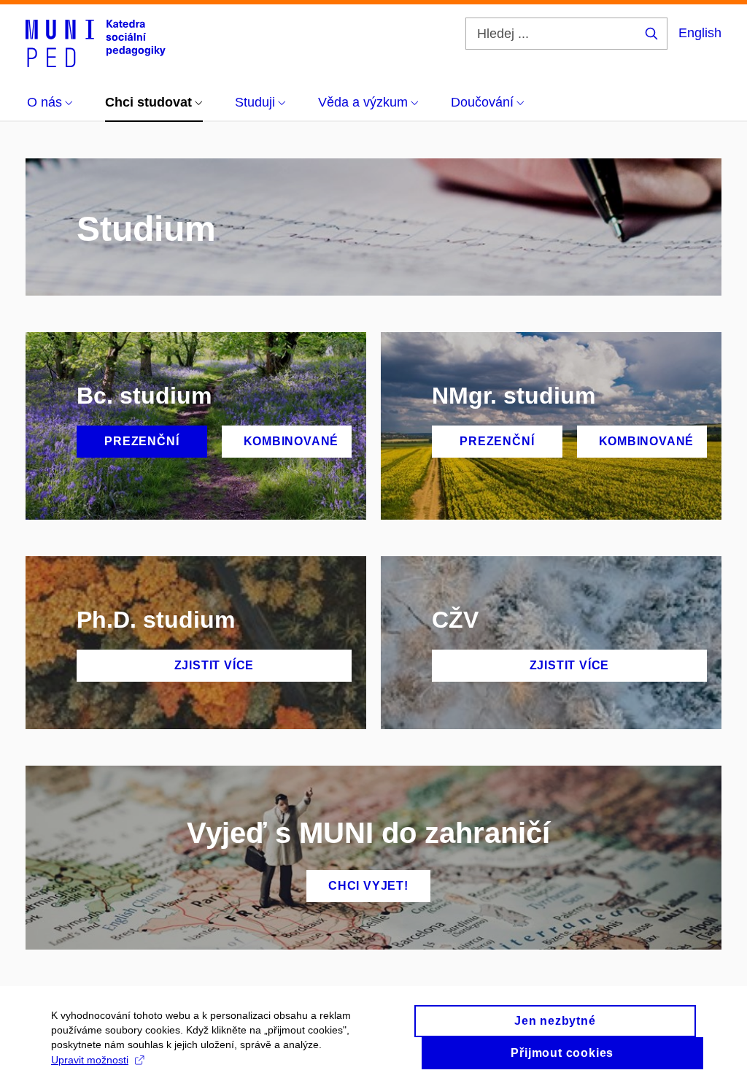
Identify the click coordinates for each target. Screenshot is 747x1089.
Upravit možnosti (89, 1060)
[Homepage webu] (96, 42)
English (699, 33)
